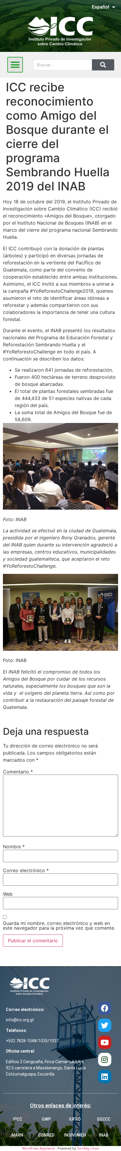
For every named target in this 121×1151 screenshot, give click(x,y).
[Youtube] (104, 1042)
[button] (15, 65)
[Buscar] (103, 64)
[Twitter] (104, 1025)
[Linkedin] (104, 1076)
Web (8, 894)
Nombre (14, 846)
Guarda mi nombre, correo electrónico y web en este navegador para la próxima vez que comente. (59, 925)
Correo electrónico (26, 870)
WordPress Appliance (38, 1148)
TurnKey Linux (88, 1148)
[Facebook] (104, 1008)
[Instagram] (104, 1059)
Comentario (18, 771)
